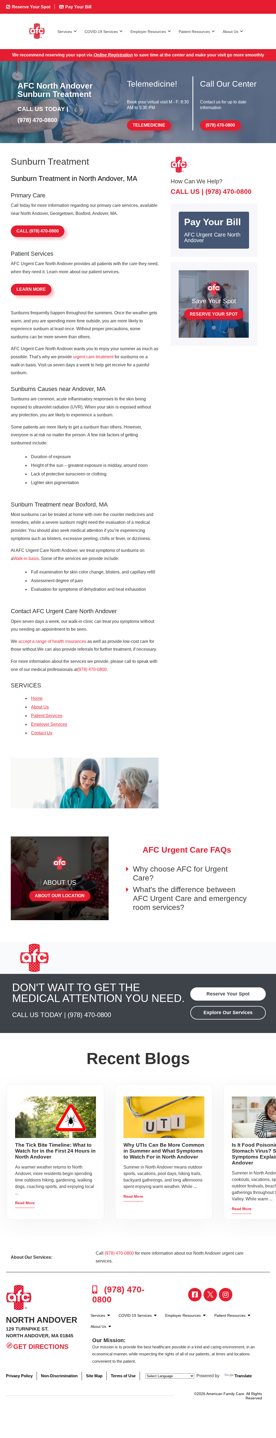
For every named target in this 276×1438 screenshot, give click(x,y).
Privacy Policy (19, 1375)
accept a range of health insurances (52, 641)
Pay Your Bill (77, 7)
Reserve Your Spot (30, 7)
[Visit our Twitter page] (210, 1294)
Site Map (94, 1375)
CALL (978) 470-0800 (37, 231)
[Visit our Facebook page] (195, 1294)
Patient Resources (194, 31)
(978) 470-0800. (92, 669)
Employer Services (49, 724)
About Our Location (60, 895)
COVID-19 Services (101, 31)
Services (64, 31)
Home (37, 698)
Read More (25, 1203)
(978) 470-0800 (37, 120)
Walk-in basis (26, 558)
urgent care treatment (93, 357)
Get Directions (40, 1347)
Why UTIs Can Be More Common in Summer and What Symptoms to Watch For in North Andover (163, 1151)
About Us (230, 31)
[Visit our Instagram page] (225, 1294)
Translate (243, 1375)
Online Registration (113, 55)
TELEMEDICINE (149, 125)
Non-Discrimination (59, 1375)
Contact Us (41, 733)
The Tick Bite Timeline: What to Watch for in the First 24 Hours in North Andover (55, 1151)
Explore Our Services (228, 1012)
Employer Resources (148, 31)
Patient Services (46, 715)
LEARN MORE (31, 289)
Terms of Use (123, 1375)
